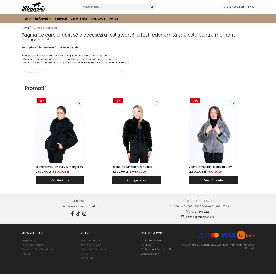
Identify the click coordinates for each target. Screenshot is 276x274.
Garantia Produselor (93, 249)
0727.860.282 (200, 212)
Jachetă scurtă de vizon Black (132, 167)
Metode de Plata (91, 240)
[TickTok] (78, 214)
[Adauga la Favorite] (79, 102)
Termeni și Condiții (33, 245)
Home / (26, 28)
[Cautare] (151, 7)
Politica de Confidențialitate (38, 249)
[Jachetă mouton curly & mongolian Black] (60, 130)
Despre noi (28, 240)
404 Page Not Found (44, 28)
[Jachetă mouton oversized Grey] (213, 130)
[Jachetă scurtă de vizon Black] (136, 130)
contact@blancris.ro (199, 217)
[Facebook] (72, 214)
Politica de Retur (91, 245)
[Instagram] (84, 214)
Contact (26, 253)
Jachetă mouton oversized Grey (210, 167)
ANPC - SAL (88, 258)
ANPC (84, 253)
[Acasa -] (40, 7)
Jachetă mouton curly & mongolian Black (59, 167)
